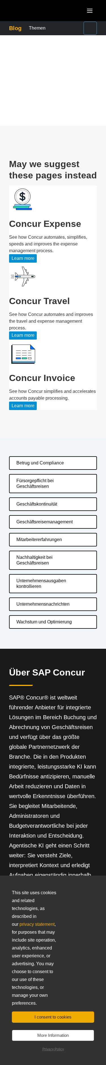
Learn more (23, 258)
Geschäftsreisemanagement (44, 521)
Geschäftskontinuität (36, 504)
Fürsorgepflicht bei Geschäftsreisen (35, 483)
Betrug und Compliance (40, 462)
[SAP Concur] (35, 10)
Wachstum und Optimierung (44, 621)
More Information (53, 1035)
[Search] (90, 28)
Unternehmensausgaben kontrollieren (41, 583)
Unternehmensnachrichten (43, 604)
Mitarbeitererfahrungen (39, 539)
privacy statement (37, 924)
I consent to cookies (53, 1017)
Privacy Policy (53, 1049)
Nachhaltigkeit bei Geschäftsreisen (34, 560)
